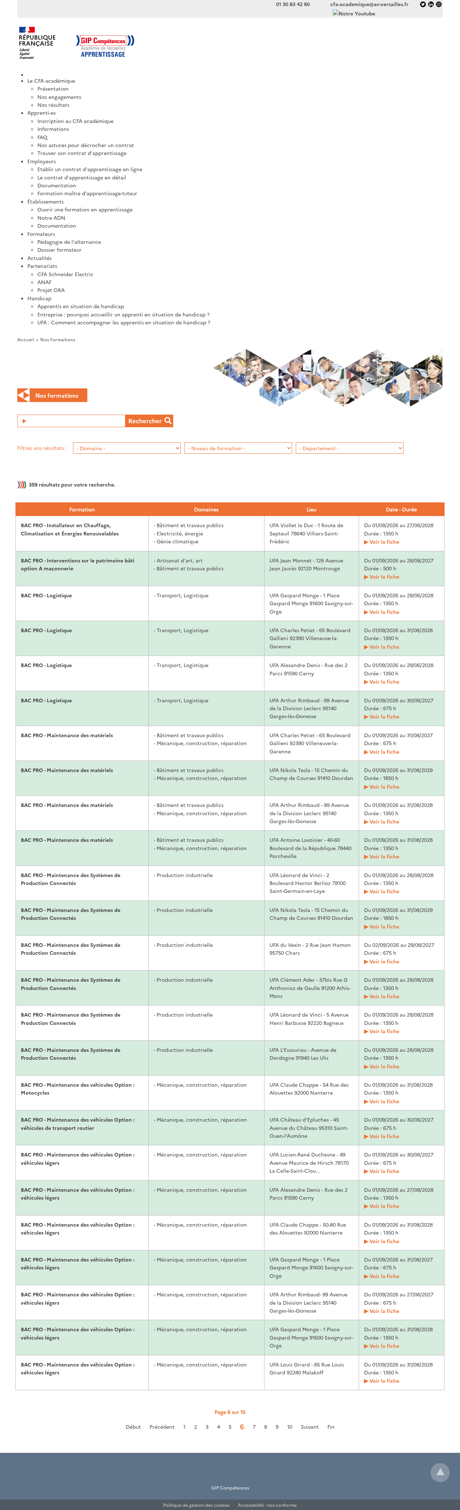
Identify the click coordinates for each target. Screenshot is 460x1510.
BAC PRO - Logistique (46, 595)
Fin (331, 1426)
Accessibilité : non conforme (267, 1505)
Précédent (162, 1426)
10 (289, 1426)
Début (133, 1426)
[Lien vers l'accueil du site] (123, 43)
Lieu (311, 509)
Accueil (25, 339)
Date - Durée (401, 509)
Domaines (206, 509)
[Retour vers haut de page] (440, 1472)
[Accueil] (235, 72)
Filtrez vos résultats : (42, 447)
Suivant (310, 1426)
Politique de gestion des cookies (196, 1505)
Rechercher (145, 420)
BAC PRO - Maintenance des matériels (67, 735)
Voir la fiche (384, 541)
